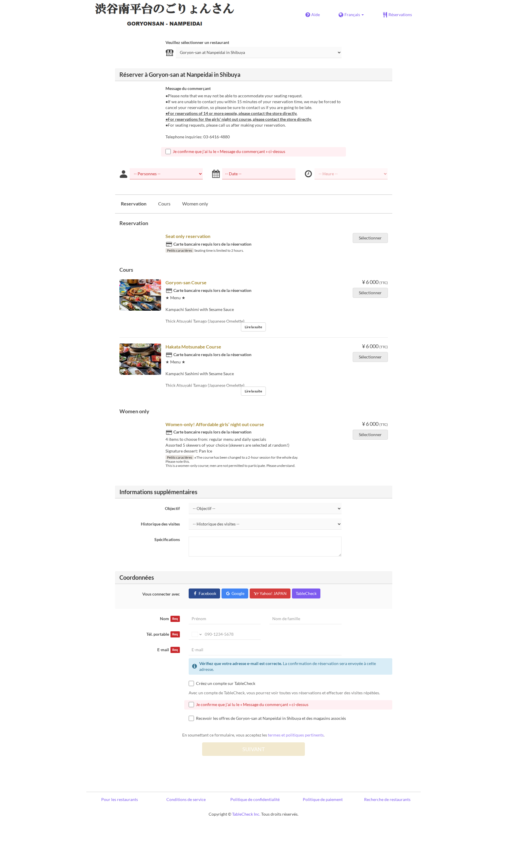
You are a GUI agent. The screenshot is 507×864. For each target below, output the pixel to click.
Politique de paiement (323, 799)
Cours (164, 203)
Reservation (133, 203)
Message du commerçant (188, 88)
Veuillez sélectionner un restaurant (197, 42)
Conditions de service (186, 799)
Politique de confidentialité (255, 799)
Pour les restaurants (119, 799)
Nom (169, 618)
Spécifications (167, 539)
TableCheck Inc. (246, 814)
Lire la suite (253, 327)
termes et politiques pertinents (296, 734)
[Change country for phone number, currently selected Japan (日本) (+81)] (196, 634)
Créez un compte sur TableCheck (225, 683)
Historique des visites (160, 523)
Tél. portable (162, 634)
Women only (195, 203)
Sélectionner (370, 237)
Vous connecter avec (161, 593)
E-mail (167, 649)
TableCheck (306, 593)
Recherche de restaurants (387, 799)
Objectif (172, 508)
